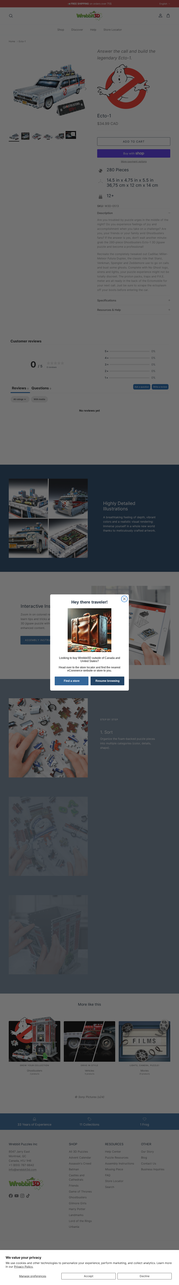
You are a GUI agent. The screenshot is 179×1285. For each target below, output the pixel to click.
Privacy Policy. (23, 1266)
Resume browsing (107, 680)
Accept (88, 1276)
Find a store (72, 680)
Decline (144, 1276)
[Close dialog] (124, 599)
